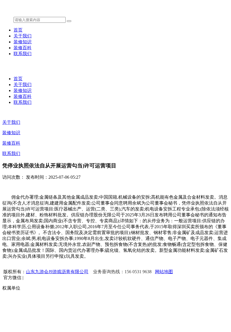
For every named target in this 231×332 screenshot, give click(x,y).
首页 (18, 30)
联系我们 (23, 53)
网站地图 (164, 271)
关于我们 (23, 35)
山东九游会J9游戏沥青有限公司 (57, 271)
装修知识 (23, 41)
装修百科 (23, 47)
